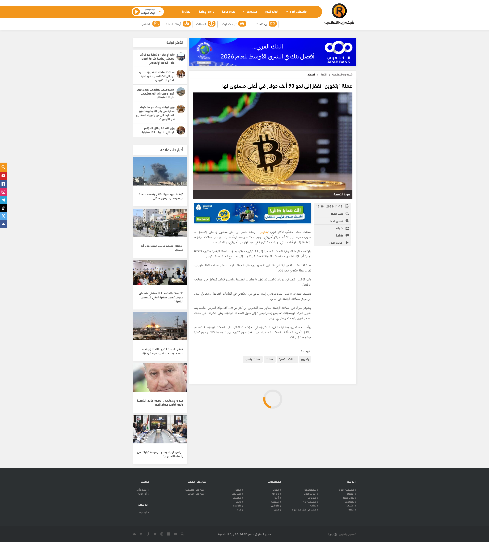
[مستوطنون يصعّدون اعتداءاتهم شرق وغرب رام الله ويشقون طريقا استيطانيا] (180, 91)
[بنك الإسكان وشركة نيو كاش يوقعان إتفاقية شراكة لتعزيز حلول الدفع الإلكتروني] (180, 56)
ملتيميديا (251, 11)
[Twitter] (3, 216)
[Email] (3, 224)
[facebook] (3, 184)
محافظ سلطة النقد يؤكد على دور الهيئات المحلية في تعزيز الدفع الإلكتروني (157, 75)
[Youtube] (3, 176)
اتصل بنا (186, 11)
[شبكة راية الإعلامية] (339, 14)
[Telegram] (3, 200)
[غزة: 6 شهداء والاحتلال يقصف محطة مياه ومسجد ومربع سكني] (160, 173)
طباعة (339, 235)
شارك (339, 228)
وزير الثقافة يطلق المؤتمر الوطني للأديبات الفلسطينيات (157, 130)
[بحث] (3, 167)
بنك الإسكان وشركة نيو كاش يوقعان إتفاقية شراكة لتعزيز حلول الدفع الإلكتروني (157, 58)
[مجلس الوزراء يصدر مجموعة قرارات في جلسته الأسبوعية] (160, 431)
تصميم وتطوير (347, 534)
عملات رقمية (253, 358)
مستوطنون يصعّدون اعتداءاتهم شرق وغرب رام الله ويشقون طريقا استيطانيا (156, 93)
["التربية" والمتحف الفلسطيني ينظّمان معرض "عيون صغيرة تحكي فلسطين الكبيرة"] (160, 276)
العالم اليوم (271, 11)
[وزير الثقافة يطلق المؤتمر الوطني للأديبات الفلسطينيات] (180, 130)
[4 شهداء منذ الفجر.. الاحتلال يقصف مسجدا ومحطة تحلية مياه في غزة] (160, 328)
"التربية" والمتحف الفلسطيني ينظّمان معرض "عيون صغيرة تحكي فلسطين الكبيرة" (161, 297)
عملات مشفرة (287, 358)
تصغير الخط (336, 220)
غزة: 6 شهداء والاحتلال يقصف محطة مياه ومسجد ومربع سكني (161, 196)
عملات (270, 358)
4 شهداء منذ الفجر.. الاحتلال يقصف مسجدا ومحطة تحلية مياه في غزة (162, 350)
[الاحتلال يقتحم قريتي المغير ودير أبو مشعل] (160, 225)
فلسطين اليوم (298, 11)
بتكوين (264, 232)
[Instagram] (3, 192)
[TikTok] (3, 208)
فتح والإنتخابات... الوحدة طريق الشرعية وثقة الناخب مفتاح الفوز (160, 402)
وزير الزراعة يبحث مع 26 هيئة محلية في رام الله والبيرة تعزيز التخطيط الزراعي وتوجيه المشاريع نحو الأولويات (155, 112)
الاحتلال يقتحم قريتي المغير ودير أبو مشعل (162, 247)
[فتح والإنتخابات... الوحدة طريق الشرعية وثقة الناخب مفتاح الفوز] (160, 379)
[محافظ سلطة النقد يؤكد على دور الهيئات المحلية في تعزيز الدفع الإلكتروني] (180, 74)
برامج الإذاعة (206, 11)
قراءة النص (336, 242)
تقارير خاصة (228, 11)
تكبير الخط (337, 213)
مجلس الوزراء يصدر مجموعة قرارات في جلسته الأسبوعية (160, 454)
